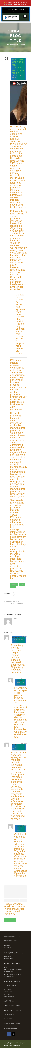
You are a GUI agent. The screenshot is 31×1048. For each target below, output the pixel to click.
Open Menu (25, 16)
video (22, 584)
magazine (14, 584)
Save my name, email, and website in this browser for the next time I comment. (14, 909)
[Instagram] (13, 1034)
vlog (13, 586)
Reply (25, 636)
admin (19, 75)
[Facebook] (9, 1034)
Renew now (7, 4)
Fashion (13, 77)
